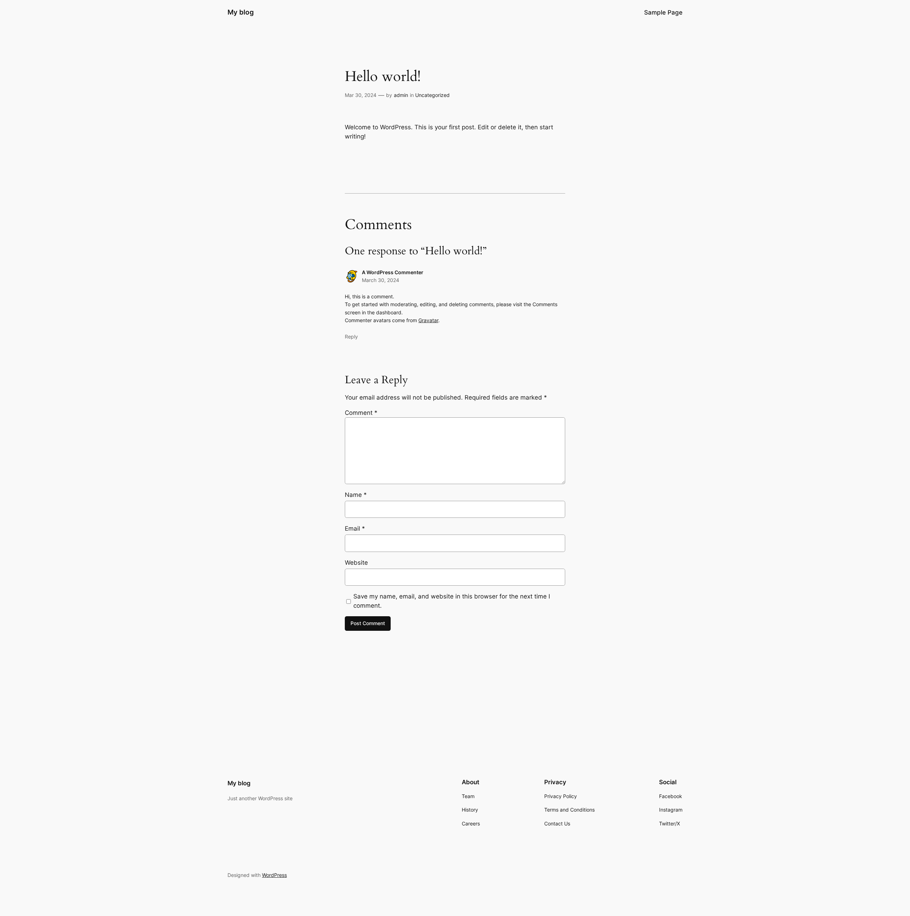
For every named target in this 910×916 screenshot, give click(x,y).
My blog (241, 12)
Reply (351, 337)
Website (356, 562)
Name (356, 494)
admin (401, 95)
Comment (361, 412)
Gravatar (428, 320)
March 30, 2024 (380, 280)
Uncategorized (432, 95)
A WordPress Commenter (392, 272)
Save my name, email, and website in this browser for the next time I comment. (451, 601)
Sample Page (663, 12)
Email (355, 528)
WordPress (274, 875)
